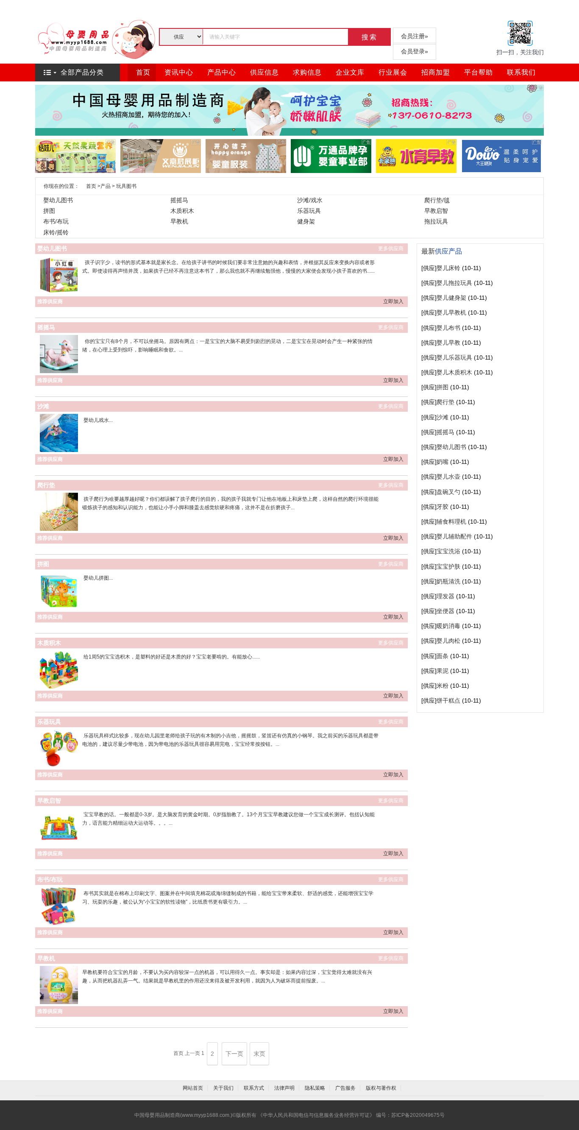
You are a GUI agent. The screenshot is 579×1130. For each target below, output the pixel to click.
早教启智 (436, 210)
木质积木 (182, 210)
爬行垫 (46, 485)
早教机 (179, 221)
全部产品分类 (82, 72)
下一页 (234, 1053)
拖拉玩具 (436, 221)
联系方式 (254, 1088)
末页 (259, 1053)
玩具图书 (126, 186)
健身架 (306, 221)
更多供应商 (391, 248)
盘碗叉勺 (448, 491)
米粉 (442, 685)
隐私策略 (315, 1088)
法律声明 (284, 1088)
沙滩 (43, 406)
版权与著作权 (381, 1088)
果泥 (442, 670)
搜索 (370, 37)
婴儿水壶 (448, 476)
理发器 (445, 596)
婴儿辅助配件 (454, 536)
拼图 (49, 210)
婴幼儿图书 (58, 200)
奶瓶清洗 (448, 581)
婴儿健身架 (451, 297)
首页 (91, 186)
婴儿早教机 (451, 312)
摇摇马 (179, 200)
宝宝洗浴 (448, 551)
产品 (105, 186)
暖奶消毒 (448, 625)
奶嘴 (442, 461)
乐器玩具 (309, 210)
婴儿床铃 (448, 268)
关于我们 (223, 1088)
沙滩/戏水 (310, 200)
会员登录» (414, 51)
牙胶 (442, 506)
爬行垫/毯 (437, 200)
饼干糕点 (448, 700)
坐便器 (445, 611)
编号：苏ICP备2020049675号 (410, 1115)
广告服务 (345, 1088)
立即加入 (393, 301)
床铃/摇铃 (56, 232)
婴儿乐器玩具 (454, 357)
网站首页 (193, 1088)
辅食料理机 (451, 521)
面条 (442, 656)
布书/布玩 (56, 221)
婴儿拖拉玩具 (454, 282)
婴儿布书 (448, 327)
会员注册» (414, 36)
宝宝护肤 (448, 566)
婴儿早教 (448, 342)
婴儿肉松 (448, 640)
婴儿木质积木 (454, 372)
